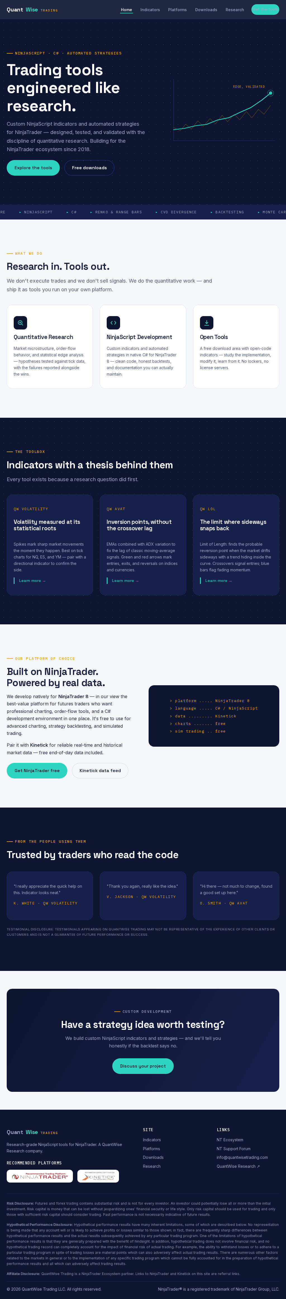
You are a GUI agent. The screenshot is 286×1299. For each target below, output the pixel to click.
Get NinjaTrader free (37, 770)
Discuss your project (143, 1066)
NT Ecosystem (230, 1139)
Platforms (177, 9)
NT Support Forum (234, 1148)
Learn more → (32, 580)
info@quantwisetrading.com (242, 1157)
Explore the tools (33, 168)
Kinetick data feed (100, 770)
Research (235, 9)
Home (126, 9)
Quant (32, 9)
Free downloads (89, 168)
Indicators (150, 9)
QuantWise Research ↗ (238, 1166)
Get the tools (265, 9)
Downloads (206, 9)
